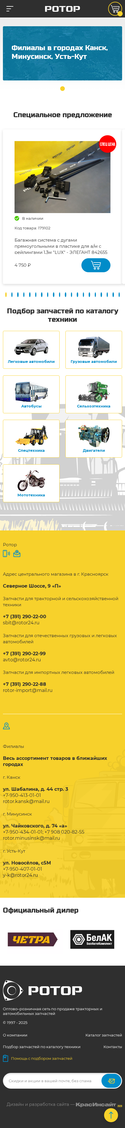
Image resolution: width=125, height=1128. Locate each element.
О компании (15, 1035)
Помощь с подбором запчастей (41, 1058)
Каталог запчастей (103, 1035)
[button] (62, 88)
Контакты (112, 1046)
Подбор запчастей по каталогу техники (42, 1046)
